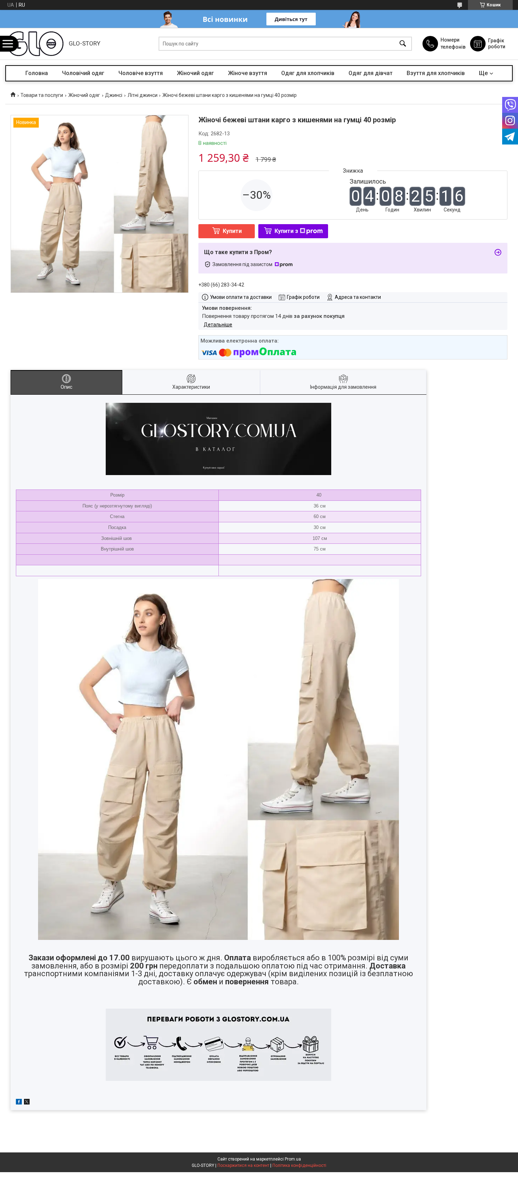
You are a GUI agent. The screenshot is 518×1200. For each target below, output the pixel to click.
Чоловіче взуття (140, 73)
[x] (27, 1103)
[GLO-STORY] (35, 43)
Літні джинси (143, 95)
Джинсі (113, 95)
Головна (36, 73)
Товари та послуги (41, 95)
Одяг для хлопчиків (307, 73)
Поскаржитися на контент (243, 1165)
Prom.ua (293, 1159)
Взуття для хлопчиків (436, 73)
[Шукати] (402, 43)
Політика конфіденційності (299, 1165)
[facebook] (19, 1103)
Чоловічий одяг (83, 73)
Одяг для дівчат (371, 73)
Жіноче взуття (247, 73)
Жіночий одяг (195, 73)
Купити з (286, 231)
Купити (232, 231)
